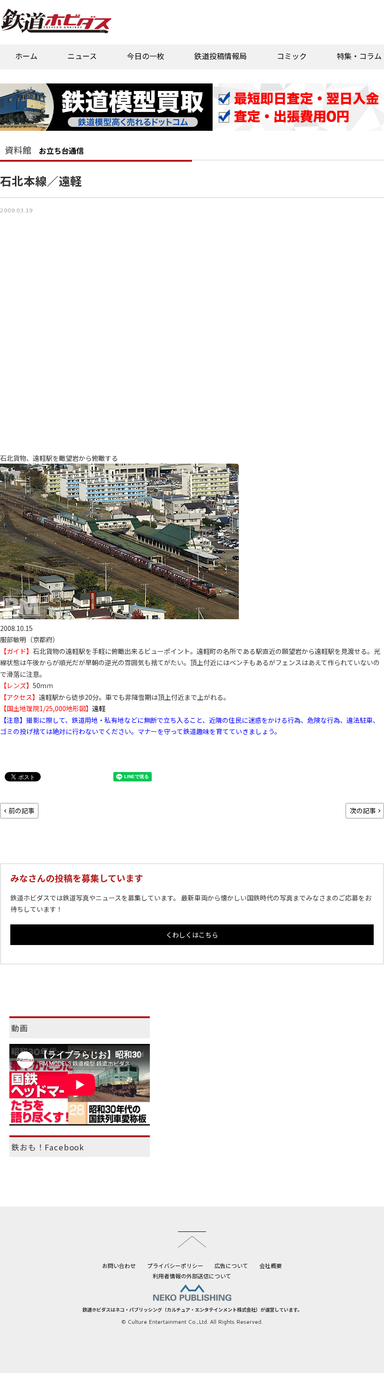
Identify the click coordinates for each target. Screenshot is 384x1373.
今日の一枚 (145, 55)
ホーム (26, 55)
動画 (19, 1028)
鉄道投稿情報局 (220, 55)
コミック (292, 55)
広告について (231, 1265)
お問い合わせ (119, 1265)
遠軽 (98, 708)
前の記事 (21, 810)
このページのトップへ (192, 1239)
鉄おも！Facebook (47, 1147)
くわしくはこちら (192, 934)
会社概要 (270, 1265)
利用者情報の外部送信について (192, 1276)
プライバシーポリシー (175, 1265)
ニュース (82, 55)
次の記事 (363, 810)
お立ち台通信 (61, 150)
